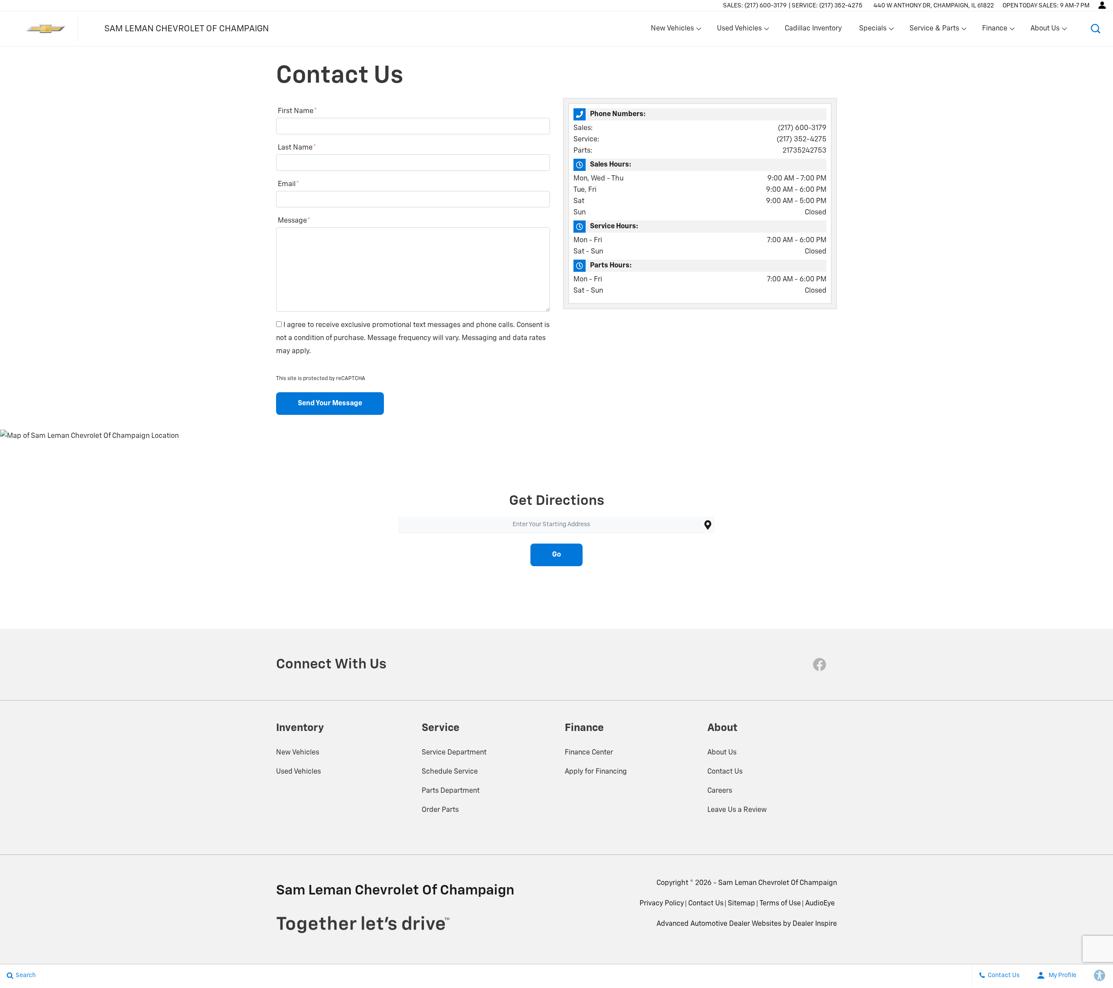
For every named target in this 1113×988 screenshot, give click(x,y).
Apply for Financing (596, 771)
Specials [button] (872, 30)
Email (288, 184)
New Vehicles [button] (672, 30)
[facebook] (819, 664)
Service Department (454, 752)
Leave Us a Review (737, 810)
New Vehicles (297, 752)
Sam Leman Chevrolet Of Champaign (777, 883)
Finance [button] (994, 30)
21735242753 (804, 150)
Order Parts (440, 810)
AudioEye (820, 903)
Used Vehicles (298, 771)
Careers (719, 791)
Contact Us (725, 771)
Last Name (297, 147)
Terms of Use (780, 903)
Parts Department (451, 791)
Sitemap (741, 903)
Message (294, 220)
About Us (721, 752)
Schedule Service (450, 771)
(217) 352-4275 (801, 139)
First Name (297, 111)
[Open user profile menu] (1102, 5)
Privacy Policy (662, 903)
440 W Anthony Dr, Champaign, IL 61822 (933, 6)
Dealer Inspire (815, 924)
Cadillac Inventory (813, 28)
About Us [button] (1045, 30)
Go (556, 554)
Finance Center (589, 752)
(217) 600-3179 (802, 128)
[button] (1095, 28)
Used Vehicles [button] (739, 30)
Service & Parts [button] (934, 30)
